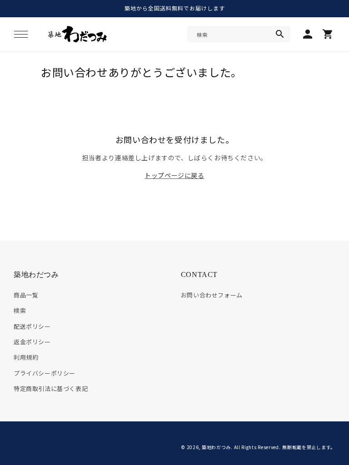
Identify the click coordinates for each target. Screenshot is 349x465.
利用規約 (26, 357)
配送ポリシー (32, 326)
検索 (20, 310)
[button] (21, 34)
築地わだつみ (216, 447)
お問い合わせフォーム (212, 295)
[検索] (280, 34)
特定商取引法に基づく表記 (51, 388)
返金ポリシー (32, 341)
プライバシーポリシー (44, 373)
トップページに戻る (174, 175)
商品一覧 (26, 295)
